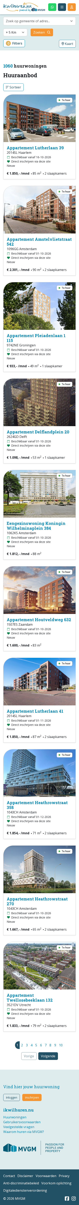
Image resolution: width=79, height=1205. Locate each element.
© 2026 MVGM (14, 1198)
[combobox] (39, 21)
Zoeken (39, 32)
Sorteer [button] (15, 87)
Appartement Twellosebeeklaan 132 (30, 998)
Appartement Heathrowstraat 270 (37, 901)
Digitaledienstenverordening (25, 1190)
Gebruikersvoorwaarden (22, 1122)
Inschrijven (32, 1097)
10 (61, 1045)
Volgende (48, 1056)
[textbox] (37, 21)
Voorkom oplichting (56, 1183)
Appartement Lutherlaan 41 (35, 711)
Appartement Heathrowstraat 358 (37, 805)
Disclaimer (25, 1176)
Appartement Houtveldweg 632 (39, 619)
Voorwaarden (46, 1176)
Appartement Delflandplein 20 (38, 431)
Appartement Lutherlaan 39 (35, 147)
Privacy (64, 1176)
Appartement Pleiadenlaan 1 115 (36, 338)
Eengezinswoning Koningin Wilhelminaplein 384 (36, 526)
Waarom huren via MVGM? (23, 1132)
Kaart (68, 43)
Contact (9, 1176)
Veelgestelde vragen (18, 1127)
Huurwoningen (14, 1117)
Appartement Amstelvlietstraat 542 (39, 242)
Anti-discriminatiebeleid (21, 1183)
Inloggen (11, 1097)
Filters (14, 43)
